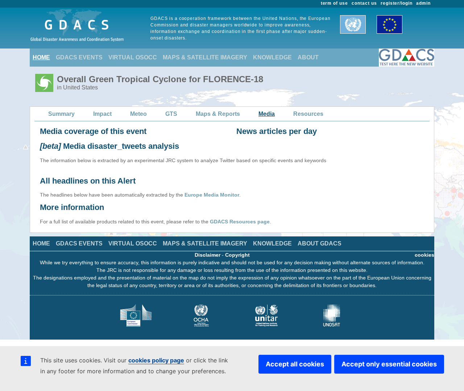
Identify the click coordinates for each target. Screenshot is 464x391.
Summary (61, 114)
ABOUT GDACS (319, 243)
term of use (334, 3)
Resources (308, 114)
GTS (171, 114)
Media (266, 114)
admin (423, 3)
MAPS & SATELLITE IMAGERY (205, 57)
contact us (364, 3)
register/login (397, 3)
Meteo (138, 114)
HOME (41, 57)
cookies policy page (156, 360)
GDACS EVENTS (79, 57)
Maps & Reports (218, 114)
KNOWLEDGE (272, 57)
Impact (102, 114)
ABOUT (308, 57)
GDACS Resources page (240, 221)
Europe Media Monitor (212, 195)
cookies (424, 255)
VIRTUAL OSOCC (132, 57)
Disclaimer (207, 255)
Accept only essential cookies (389, 364)
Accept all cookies (295, 364)
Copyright (237, 255)
